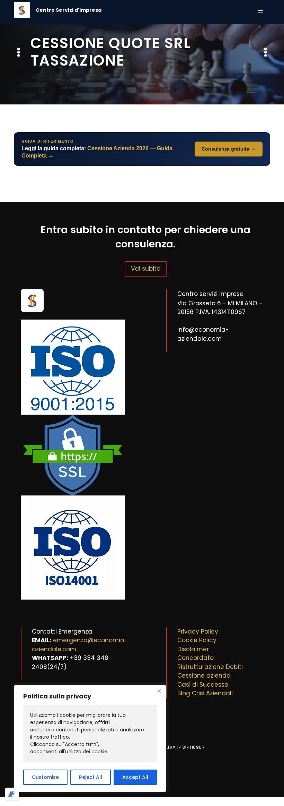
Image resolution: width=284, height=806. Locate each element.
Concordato (195, 658)
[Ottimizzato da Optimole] (12, 794)
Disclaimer (193, 649)
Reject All (90, 777)
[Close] (159, 691)
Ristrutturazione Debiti (210, 667)
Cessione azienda (204, 675)
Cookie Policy (196, 640)
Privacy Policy (197, 631)
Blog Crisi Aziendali (205, 693)
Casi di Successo (202, 684)
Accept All (135, 777)
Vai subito (145, 268)
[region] (90, 738)
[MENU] (260, 10)
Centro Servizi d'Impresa (68, 10)
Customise (45, 777)
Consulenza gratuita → (229, 149)
